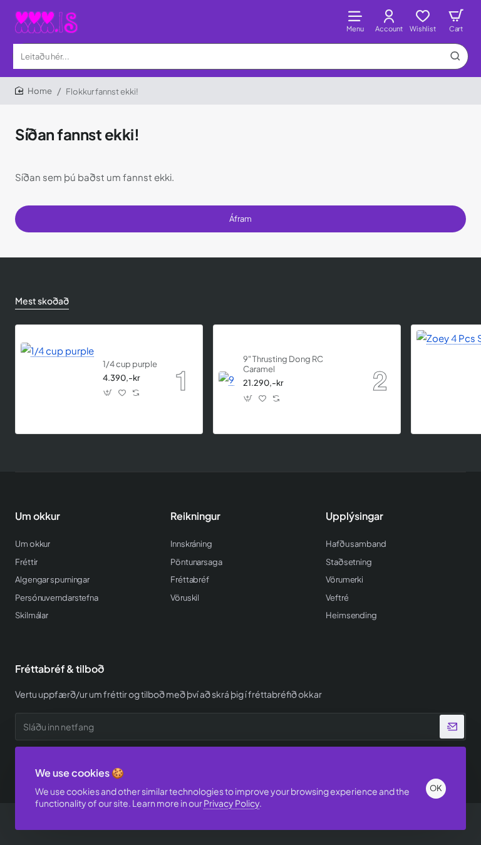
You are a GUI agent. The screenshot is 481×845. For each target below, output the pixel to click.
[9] (226, 379)
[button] (108, 393)
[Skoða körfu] (455, 20)
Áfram (240, 219)
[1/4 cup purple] (57, 379)
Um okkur (37, 516)
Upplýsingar (354, 516)
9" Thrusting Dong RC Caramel (283, 364)
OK (436, 788)
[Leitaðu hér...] (455, 56)
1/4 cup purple (130, 364)
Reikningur (195, 516)
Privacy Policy (231, 803)
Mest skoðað (42, 300)
